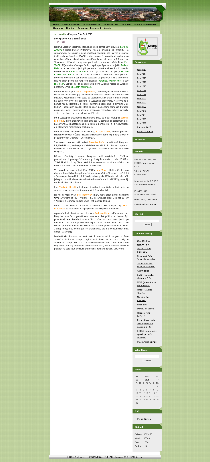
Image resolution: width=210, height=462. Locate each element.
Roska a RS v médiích (145, 24)
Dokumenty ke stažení (89, 28)
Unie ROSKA (143, 241)
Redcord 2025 (144, 127)
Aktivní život (143, 271)
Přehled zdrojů (144, 419)
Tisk (106, 457)
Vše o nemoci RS (92, 24)
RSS (91, 457)
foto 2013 (141, 70)
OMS (56, 198)
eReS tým (142, 304)
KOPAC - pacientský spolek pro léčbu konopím (147, 334)
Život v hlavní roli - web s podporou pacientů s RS (146, 323)
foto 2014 (141, 74)
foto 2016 (141, 82)
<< (137, 376)
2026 (147, 379)
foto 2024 (141, 115)
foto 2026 (141, 123)
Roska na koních (71, 24)
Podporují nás (111, 24)
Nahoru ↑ (139, 457)
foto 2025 (141, 119)
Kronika (70, 28)
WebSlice (98, 457)
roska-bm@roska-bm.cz (145, 204)
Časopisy (58, 28)
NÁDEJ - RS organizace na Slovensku (144, 248)
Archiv (107, 28)
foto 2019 (141, 94)
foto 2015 (141, 78)
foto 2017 (141, 86)
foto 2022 (141, 107)
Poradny (126, 24)
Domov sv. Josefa (145, 308)
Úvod (56, 24)
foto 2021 (141, 102)
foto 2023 (141, 111)
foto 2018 (141, 90)
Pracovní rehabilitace (147, 342)
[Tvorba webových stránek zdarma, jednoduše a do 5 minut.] (86, 457)
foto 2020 (141, 98)
